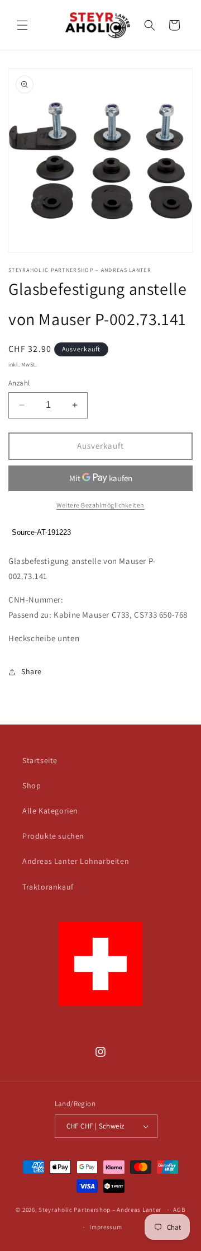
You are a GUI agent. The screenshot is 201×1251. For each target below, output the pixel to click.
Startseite (40, 760)
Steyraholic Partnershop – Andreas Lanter (100, 1210)
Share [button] (31, 671)
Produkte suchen (53, 836)
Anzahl (19, 383)
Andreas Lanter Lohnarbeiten (75, 861)
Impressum (105, 1227)
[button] (22, 25)
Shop (31, 785)
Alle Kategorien (50, 811)
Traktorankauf (48, 887)
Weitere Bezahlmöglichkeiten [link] (100, 505)
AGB (179, 1210)
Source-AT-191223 (41, 532)
